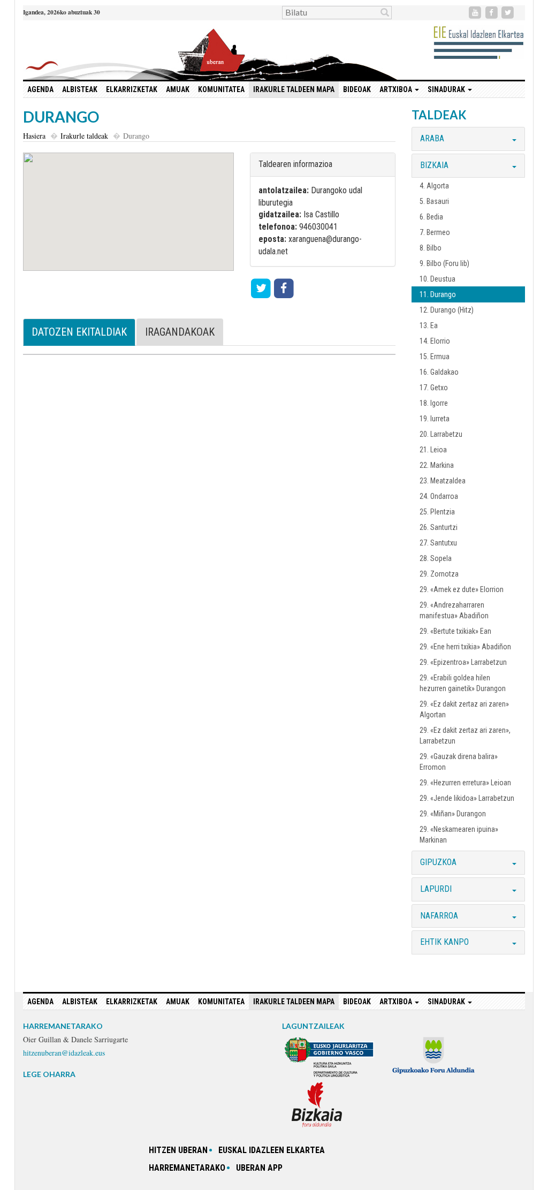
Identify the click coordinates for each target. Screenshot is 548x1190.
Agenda (40, 89)
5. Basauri (434, 201)
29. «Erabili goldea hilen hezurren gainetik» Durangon (463, 683)
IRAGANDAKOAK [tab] (180, 331)
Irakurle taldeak (84, 136)
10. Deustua (437, 279)
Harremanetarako (187, 1168)
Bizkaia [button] (434, 165)
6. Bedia (431, 217)
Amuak (177, 89)
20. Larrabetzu (441, 434)
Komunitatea (221, 89)
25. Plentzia (437, 511)
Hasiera (34, 136)
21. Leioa (433, 449)
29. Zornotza (439, 574)
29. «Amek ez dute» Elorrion (462, 589)
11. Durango (438, 294)
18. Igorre (434, 403)
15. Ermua (435, 356)
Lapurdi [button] (436, 889)
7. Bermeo (435, 232)
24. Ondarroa (439, 496)
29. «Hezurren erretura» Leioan (465, 782)
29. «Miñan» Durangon (453, 813)
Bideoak (357, 89)
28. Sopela (436, 558)
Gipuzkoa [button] (438, 862)
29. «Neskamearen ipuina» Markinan (459, 834)
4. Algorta (434, 185)
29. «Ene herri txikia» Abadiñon (465, 646)
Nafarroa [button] (439, 916)
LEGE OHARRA (49, 1074)
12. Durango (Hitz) (447, 310)
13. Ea (429, 325)
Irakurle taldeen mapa (293, 89)
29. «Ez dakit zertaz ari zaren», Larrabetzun (465, 735)
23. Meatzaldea (443, 480)
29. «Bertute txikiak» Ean (455, 631)
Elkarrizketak (131, 89)
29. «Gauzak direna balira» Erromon (459, 761)
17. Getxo (434, 387)
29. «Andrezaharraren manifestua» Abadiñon (454, 610)
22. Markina (437, 465)
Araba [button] (432, 138)
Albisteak (79, 89)
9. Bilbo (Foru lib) (444, 263)
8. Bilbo (431, 248)
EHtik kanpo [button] (444, 942)
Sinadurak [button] (447, 89)
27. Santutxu (438, 543)
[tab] (468, 139)
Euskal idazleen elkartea (271, 1150)
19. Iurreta (435, 418)
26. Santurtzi (439, 527)
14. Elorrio (435, 341)
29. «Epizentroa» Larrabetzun (463, 662)
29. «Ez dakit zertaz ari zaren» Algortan (464, 709)
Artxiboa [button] (396, 89)
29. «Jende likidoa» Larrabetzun (467, 798)
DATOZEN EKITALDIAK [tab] (79, 331)
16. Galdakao (439, 372)
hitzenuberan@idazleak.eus (64, 1053)
